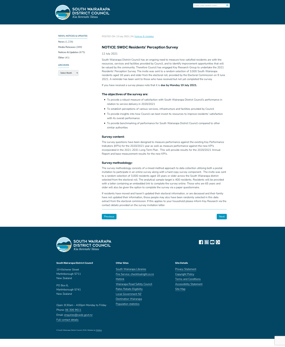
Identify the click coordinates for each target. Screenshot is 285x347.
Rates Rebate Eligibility (129, 289)
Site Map (180, 289)
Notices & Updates (68, 52)
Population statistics (128, 304)
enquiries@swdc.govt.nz (78, 315)
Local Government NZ (128, 294)
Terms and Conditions (188, 279)
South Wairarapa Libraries (131, 269)
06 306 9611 (73, 310)
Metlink (120, 279)
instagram (207, 242)
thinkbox (99, 330)
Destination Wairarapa (129, 299)
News (61, 41)
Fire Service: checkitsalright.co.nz (135, 274)
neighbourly (218, 242)
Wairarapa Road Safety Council (134, 284)
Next (222, 216)
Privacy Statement (185, 269)
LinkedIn (223, 242)
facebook (201, 242)
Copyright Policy (184, 274)
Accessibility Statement (188, 284)
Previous (109, 216)
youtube (212, 242)
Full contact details (67, 320)
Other (61, 57)
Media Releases (67, 47)
